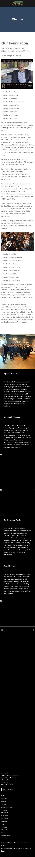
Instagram (4, 821)
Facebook (4, 818)
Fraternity (4, 798)
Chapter (4, 801)
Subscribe (4, 815)
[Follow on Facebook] (2, 854)
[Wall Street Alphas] (17, 3)
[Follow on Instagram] (5, 854)
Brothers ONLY (6, 835)
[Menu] (32, 3)
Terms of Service (20, 848)
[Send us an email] (9, 854)
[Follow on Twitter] (7, 854)
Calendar (4, 827)
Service (3, 804)
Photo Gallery (5, 830)
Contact (4, 810)
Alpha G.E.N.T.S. (6, 807)
